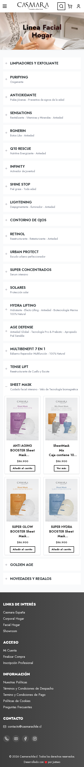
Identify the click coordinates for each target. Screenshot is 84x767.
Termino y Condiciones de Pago (24, 694)
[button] (78, 6)
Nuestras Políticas (15, 682)
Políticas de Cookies (16, 701)
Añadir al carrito (22, 468)
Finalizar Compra (14, 656)
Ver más (61, 468)
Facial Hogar (11, 625)
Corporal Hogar (13, 618)
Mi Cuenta (10, 650)
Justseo (56, 762)
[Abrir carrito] (70, 6)
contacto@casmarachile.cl (24, 726)
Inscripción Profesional (18, 663)
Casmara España (14, 612)
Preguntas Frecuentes (17, 707)
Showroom (10, 631)
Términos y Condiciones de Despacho (28, 688)
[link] (22, 435)
